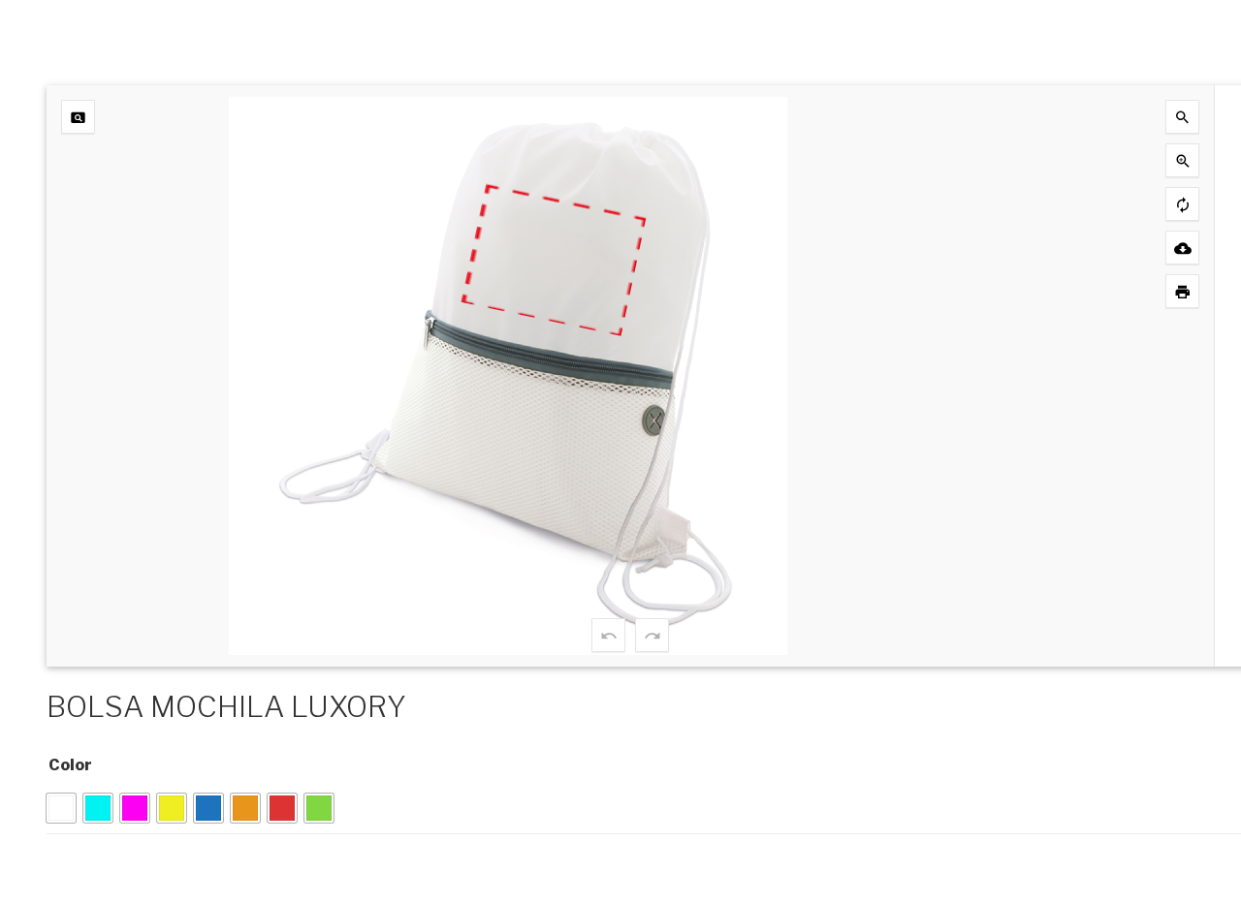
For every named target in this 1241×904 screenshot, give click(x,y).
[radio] (61, 808)
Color (70, 765)
